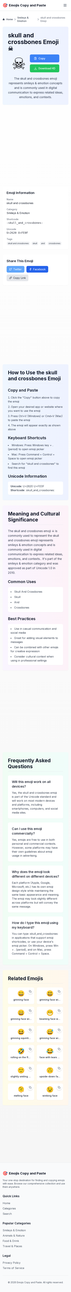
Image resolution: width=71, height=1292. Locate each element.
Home (9, 19)
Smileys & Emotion (23, 19)
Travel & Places (12, 1246)
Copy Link (19, 278)
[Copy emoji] (30, 991)
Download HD (46, 68)
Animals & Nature (14, 1235)
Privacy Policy (11, 1262)
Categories (9, 1208)
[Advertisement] (35, 145)
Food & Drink (11, 1241)
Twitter (17, 269)
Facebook (39, 269)
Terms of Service (13, 1268)
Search (7, 1213)
